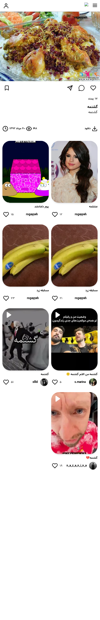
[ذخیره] (7, 88)
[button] (95, 5)
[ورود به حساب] (6, 6)
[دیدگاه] (81, 88)
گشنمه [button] (93, 112)
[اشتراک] (70, 88)
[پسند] (93, 88)
